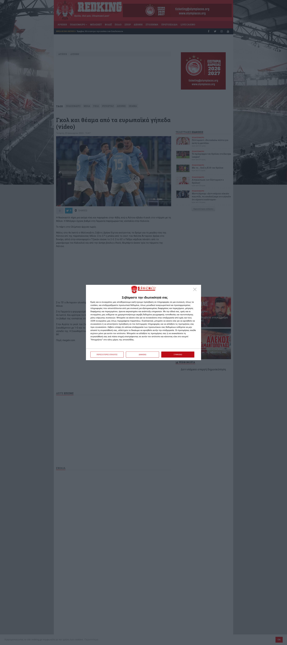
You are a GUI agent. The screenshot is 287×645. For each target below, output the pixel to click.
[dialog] (143, 322)
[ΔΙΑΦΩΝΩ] (195, 290)
